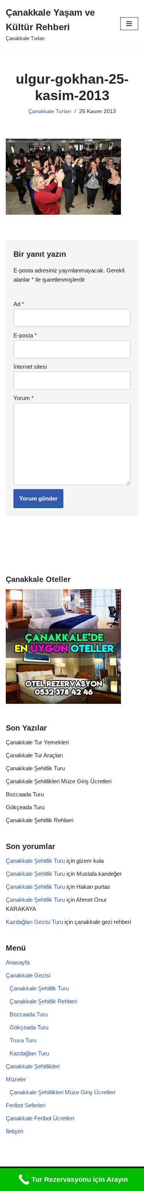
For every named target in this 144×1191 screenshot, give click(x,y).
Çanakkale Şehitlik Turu (35, 768)
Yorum (23, 398)
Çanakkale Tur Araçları (34, 755)
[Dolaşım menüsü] (129, 23)
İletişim (14, 1131)
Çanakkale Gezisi (28, 975)
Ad (18, 304)
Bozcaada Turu (25, 794)
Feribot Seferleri (25, 1105)
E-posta (25, 335)
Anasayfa (18, 962)
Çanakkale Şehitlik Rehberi (39, 820)
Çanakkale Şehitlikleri (33, 1066)
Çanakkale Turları (49, 111)
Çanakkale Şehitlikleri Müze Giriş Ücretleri (58, 781)
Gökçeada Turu (25, 807)
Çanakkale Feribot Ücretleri (40, 1118)
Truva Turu (23, 1040)
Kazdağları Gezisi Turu (34, 922)
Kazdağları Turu (29, 1053)
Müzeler (16, 1079)
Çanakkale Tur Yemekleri (37, 742)
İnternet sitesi (30, 366)
